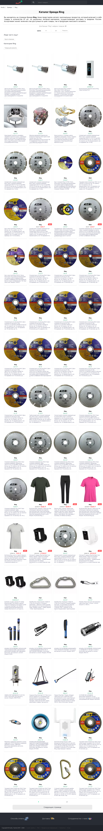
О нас (68, 828)
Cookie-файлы (30, 828)
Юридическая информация (49, 828)
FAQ (38, 828)
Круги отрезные (9, 39)
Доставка (46, 819)
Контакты (62, 828)
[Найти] (33, 2)
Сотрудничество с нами (77, 819)
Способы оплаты (17, 819)
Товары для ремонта (11, 48)
